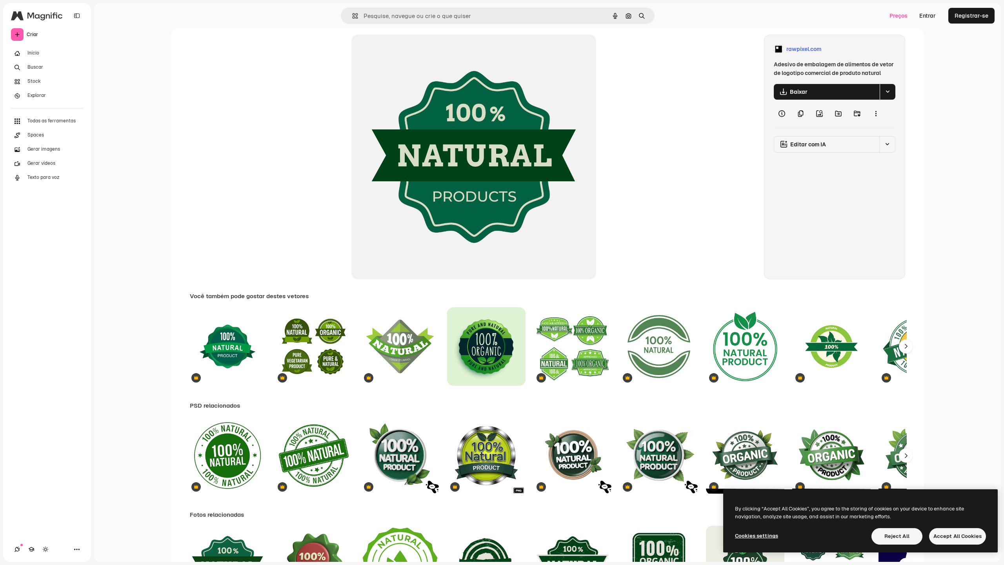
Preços (898, 15)
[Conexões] (17, 549)
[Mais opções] (876, 114)
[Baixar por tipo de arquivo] (887, 92)
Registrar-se (971, 15)
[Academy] (31, 549)
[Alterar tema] (45, 549)
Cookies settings (756, 535)
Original (402, 49)
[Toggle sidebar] (77, 15)
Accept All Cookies (957, 536)
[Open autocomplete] (352, 16)
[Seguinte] (906, 346)
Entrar (927, 15)
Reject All (896, 536)
